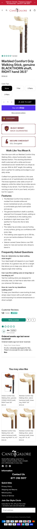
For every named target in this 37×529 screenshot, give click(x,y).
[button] (6, 56)
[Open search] (6, 10)
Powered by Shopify (24, 517)
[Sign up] (32, 510)
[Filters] (29, 320)
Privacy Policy (7, 486)
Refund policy (7, 493)
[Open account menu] (30, 10)
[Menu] (2, 10)
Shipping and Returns (9, 490)
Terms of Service (8, 496)
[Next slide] (35, 2)
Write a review (13, 320)
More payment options (18, 113)
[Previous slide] (2, 2)
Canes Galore (15, 517)
